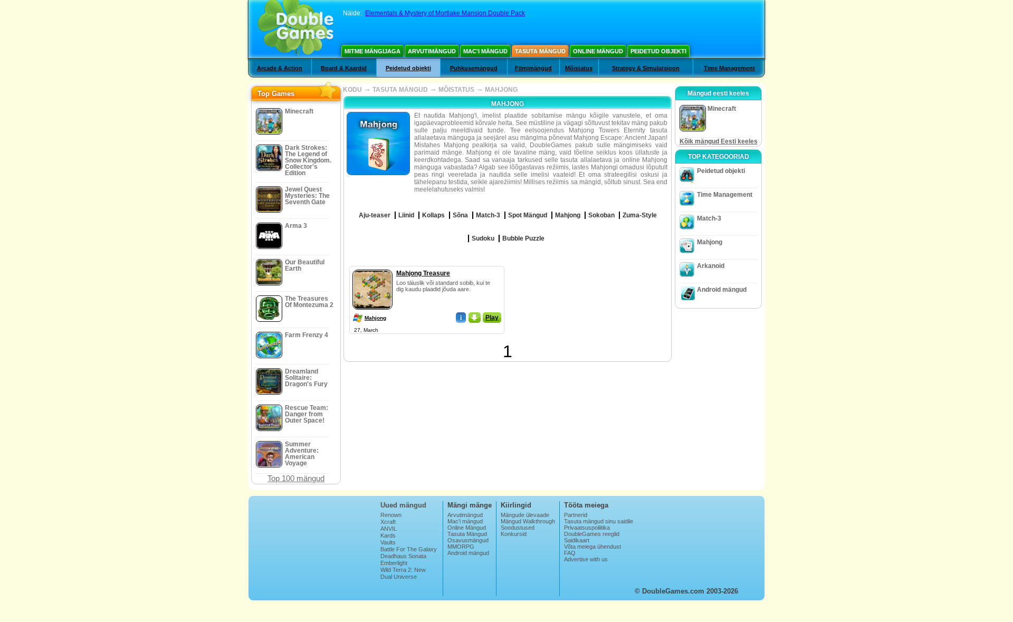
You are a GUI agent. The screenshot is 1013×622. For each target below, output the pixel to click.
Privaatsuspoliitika (587, 527)
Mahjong (375, 318)
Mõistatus (578, 68)
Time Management (729, 68)
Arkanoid (710, 266)
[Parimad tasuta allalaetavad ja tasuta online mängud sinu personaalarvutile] (295, 29)
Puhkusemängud (474, 68)
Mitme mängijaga (372, 51)
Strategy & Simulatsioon (646, 68)
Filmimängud (533, 68)
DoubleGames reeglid (591, 534)
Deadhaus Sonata (403, 556)
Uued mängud (403, 505)
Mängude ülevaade (525, 515)
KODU (352, 89)
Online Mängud (598, 51)
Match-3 (709, 218)
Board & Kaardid (344, 68)
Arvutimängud (432, 51)
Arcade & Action (279, 68)
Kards (388, 535)
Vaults (388, 542)
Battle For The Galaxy (408, 549)
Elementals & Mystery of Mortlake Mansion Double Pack (445, 13)
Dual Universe (398, 576)
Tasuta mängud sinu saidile (598, 521)
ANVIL (388, 528)
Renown (391, 515)
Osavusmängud (468, 540)
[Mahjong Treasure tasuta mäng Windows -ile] (372, 267)
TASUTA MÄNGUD (400, 89)
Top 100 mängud (295, 478)
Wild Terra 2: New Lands (403, 573)
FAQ (570, 553)
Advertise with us (586, 559)
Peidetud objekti (658, 51)
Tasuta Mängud (540, 51)
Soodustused (517, 527)
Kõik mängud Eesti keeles (719, 141)
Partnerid (575, 515)
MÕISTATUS (456, 89)
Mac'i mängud (485, 51)
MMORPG (460, 546)
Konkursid (514, 534)
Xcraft (388, 522)
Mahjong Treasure (423, 273)
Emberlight (393, 563)
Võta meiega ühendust (592, 546)
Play (492, 317)
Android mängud (722, 289)
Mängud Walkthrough (528, 521)
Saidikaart (576, 540)
